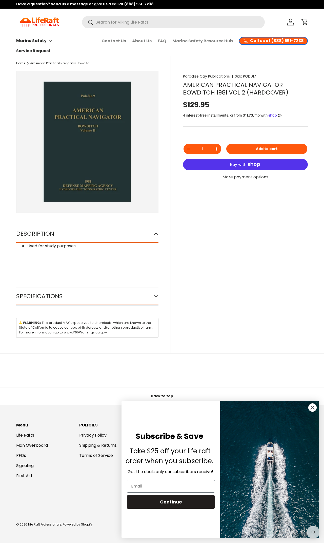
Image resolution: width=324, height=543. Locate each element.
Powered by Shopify (78, 524)
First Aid (24, 476)
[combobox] (173, 22)
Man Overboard (32, 445)
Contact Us (114, 41)
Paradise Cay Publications (206, 76)
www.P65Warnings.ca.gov (86, 332)
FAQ (162, 41)
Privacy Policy (93, 435)
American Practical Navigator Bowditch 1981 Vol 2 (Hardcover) (60, 63)
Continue (171, 502)
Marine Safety (31, 41)
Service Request (33, 51)
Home (20, 63)
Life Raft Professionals (44, 524)
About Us (142, 41)
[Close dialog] (312, 407)
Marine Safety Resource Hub (202, 41)
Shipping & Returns (98, 445)
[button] (304, 22)
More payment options (245, 177)
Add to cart (267, 148)
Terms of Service (96, 455)
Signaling (25, 466)
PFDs (21, 455)
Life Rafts (25, 435)
